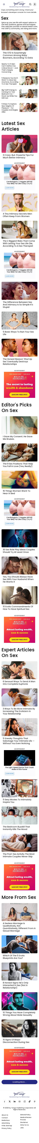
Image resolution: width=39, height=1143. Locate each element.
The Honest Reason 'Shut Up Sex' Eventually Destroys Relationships (17, 361)
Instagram (24, 1101)
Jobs (22, 1128)
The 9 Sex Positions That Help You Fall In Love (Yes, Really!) (18, 464)
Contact (5, 1118)
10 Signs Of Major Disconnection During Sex (16, 1040)
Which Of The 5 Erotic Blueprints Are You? (14, 956)
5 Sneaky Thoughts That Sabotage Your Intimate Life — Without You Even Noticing (19, 741)
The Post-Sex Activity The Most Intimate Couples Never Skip (19, 855)
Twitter (9, 1101)
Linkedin (14, 1101)
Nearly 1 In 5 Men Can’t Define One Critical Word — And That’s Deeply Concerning (10, 68)
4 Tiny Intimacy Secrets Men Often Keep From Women (17, 215)
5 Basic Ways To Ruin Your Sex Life (18, 333)
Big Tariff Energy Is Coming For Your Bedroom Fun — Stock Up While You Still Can (9, 94)
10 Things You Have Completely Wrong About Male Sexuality (19, 1013)
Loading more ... (20, 1082)
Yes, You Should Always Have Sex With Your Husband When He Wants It (18, 579)
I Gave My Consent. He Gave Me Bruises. (17, 437)
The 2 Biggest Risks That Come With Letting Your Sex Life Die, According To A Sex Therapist (19, 243)
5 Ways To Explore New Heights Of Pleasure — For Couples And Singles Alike (10, 108)
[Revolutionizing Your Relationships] (19, 4)
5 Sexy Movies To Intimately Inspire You (17, 800)
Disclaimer (24, 1122)
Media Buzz (6, 1120)
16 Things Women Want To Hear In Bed (16, 492)
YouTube (19, 1101)
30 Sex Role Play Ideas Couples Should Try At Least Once (19, 550)
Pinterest (34, 1101)
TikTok (29, 1101)
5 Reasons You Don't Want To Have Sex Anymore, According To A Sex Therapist (10, 81)
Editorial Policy (25, 1115)
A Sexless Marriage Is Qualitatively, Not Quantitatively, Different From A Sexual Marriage (19, 927)
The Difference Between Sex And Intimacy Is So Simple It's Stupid (18, 304)
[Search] (30, 4)
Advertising (6, 1123)
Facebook (4, 1101)
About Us (5, 1115)
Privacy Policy (6, 1128)
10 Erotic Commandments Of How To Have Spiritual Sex (18, 607)
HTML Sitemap (7, 1126)
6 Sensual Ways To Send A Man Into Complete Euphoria (19, 682)
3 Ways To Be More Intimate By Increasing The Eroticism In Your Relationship (19, 711)
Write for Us (24, 1125)
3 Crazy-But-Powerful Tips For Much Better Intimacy (18, 156)
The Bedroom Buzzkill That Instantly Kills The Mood (16, 827)
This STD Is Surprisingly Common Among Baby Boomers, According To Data (18, 55)
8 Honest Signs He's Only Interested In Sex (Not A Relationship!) (15, 985)
